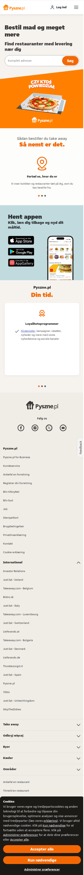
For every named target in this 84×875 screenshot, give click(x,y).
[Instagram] (35, 431)
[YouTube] (63, 431)
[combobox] (33, 60)
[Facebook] (21, 431)
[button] (14, 7)
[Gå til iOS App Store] (21, 240)
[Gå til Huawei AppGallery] (21, 262)
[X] (49, 431)
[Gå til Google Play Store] (21, 252)
